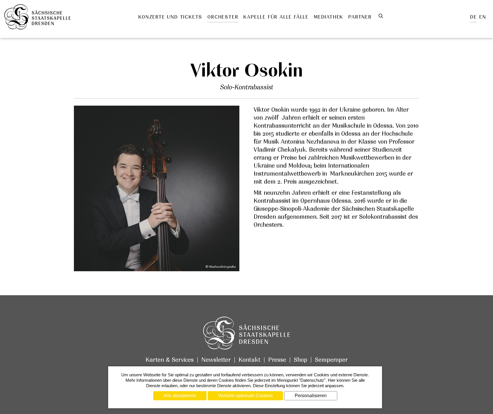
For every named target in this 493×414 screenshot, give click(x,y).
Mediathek (328, 16)
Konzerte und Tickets (170, 16)
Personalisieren (311, 395)
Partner (360, 16)
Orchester (222, 16)
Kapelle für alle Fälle (276, 16)
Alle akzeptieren (179, 395)
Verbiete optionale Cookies (245, 395)
